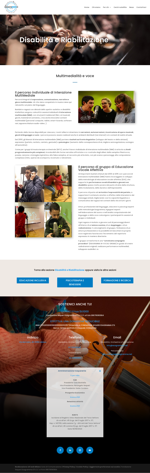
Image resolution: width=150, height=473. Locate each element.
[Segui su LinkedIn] (70, 450)
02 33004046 (75, 347)
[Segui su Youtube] (89, 450)
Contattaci (141, 7)
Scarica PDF (75, 397)
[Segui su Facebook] (60, 450)
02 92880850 (75, 358)
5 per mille (75, 375)
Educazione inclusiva (32, 280)
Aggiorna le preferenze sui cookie (104, 467)
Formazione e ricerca (117, 280)
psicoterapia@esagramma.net (117, 354)
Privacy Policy (69, 467)
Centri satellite (120, 7)
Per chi (106, 7)
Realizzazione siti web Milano (28, 467)
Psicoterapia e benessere (75, 282)
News (131, 7)
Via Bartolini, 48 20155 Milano (32, 342)
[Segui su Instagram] (79, 450)
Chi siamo (96, 7)
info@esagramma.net (117, 345)
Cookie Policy (82, 467)
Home (86, 7)
